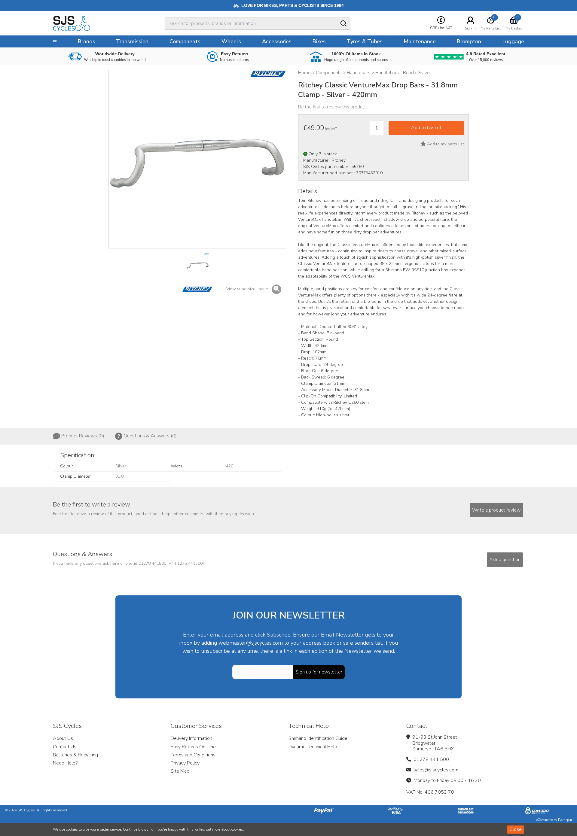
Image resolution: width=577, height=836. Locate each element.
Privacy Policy (185, 763)
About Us (63, 738)
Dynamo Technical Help (312, 746)
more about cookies (227, 829)
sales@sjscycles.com (436, 770)
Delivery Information (191, 738)
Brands (86, 41)
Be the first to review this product (332, 107)
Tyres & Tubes (365, 41)
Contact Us (64, 746)
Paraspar (565, 820)
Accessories (277, 41)
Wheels (231, 41)
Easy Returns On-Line (193, 746)
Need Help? (65, 763)
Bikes (319, 41)
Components (184, 41)
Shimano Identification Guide (317, 738)
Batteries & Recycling (75, 755)
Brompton (468, 41)
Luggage (513, 41)
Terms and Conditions (193, 755)
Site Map (180, 771)
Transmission (132, 41)
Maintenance (420, 41)
